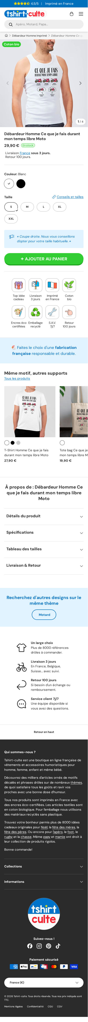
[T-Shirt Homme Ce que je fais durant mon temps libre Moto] (29, 411)
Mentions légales (13, 1006)
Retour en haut (44, 732)
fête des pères (15, 832)
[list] (44, 83)
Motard (44, 615)
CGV (59, 1006)
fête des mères (63, 827)
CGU (50, 1006)
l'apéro (58, 832)
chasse (26, 837)
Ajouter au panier (46, 259)
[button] (71, 14)
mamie (60, 837)
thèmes (76, 782)
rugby (8, 837)
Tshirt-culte (20, 996)
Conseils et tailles (70, 197)
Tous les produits (17, 378)
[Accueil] (6, 36)
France (25, 153)
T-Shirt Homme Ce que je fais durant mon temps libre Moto (26, 452)
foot (71, 832)
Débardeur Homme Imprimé (29, 35)
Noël (44, 827)
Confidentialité (35, 1006)
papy (46, 837)
